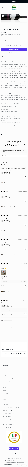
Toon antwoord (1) (6, 281)
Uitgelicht (5, 393)
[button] (2, 7)
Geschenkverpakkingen (8, 378)
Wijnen (4, 371)
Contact (5, 399)
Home (4, 368)
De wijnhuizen (6, 375)
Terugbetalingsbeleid (12, 460)
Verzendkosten (10, 34)
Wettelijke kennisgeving (19, 464)
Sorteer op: (14, 158)
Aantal (2, 38)
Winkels (5, 387)
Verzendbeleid (20, 462)
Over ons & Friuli (7, 384)
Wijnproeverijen (7, 381)
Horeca (4, 390)
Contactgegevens (8, 464)
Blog (4, 396)
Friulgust (13, 458)
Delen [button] (4, 134)
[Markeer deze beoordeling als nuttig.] (25, 177)
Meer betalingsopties (14, 52)
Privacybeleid (22, 460)
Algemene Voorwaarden (9, 421)
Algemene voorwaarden (11, 462)
